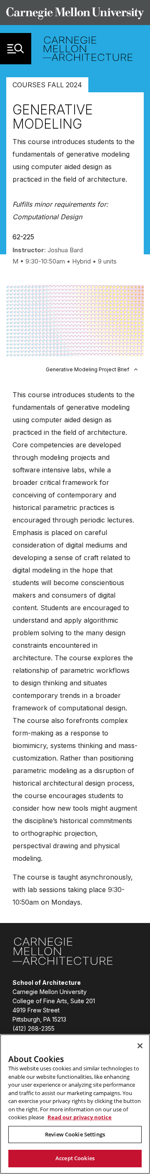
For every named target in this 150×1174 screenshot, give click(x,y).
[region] (75, 1104)
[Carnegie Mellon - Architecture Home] (88, 48)
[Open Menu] (16, 48)
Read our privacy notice (80, 1117)
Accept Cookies (75, 1158)
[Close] (140, 1046)
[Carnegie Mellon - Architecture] (62, 953)
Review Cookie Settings (75, 1134)
